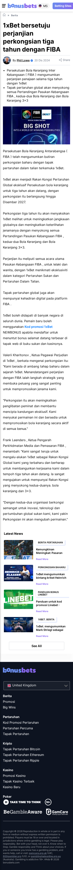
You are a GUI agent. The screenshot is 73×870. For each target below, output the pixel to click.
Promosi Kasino (14, 776)
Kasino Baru (11, 787)
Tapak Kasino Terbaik (18, 781)
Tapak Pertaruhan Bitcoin (21, 749)
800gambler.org (12, 856)
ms (45, 6)
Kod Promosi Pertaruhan (21, 722)
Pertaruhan (11, 717)
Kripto (7, 743)
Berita (7, 696)
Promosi (9, 702)
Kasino (8, 770)
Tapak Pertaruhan (16, 734)
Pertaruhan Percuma (18, 728)
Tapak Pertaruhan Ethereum (23, 755)
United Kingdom (24, 685)
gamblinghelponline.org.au (46, 856)
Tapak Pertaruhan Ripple (21, 760)
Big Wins (9, 707)
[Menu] (4, 6)
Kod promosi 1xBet (39, 327)
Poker (7, 796)
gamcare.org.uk (38, 853)
